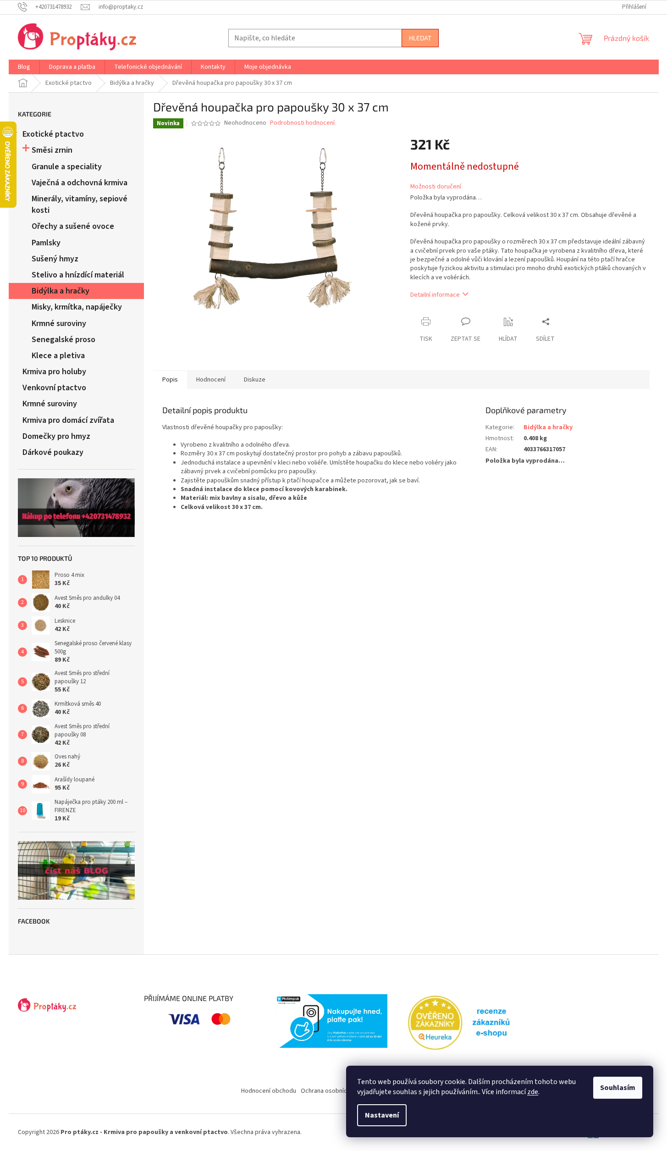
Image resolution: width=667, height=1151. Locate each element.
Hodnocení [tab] (211, 379)
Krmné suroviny (59, 323)
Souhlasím (617, 1088)
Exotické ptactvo (53, 134)
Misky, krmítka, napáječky (77, 307)
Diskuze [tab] (254, 379)
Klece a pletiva (58, 355)
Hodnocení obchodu (268, 1091)
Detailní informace (435, 294)
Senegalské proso (63, 339)
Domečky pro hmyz (56, 436)
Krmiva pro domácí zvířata (68, 420)
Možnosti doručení (435, 187)
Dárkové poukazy (52, 452)
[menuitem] (24, 67)
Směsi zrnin (52, 150)
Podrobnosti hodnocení (302, 123)
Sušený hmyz (55, 259)
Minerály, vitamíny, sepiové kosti (79, 204)
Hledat (420, 38)
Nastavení (382, 1115)
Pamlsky (46, 243)
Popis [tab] (170, 379)
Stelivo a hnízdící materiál (78, 275)
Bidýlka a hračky (60, 291)
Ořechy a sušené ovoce (73, 226)
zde (532, 1092)
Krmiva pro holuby (54, 371)
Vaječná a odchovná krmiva (79, 182)
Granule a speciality (67, 166)
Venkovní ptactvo (54, 387)
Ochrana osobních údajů (333, 1091)
